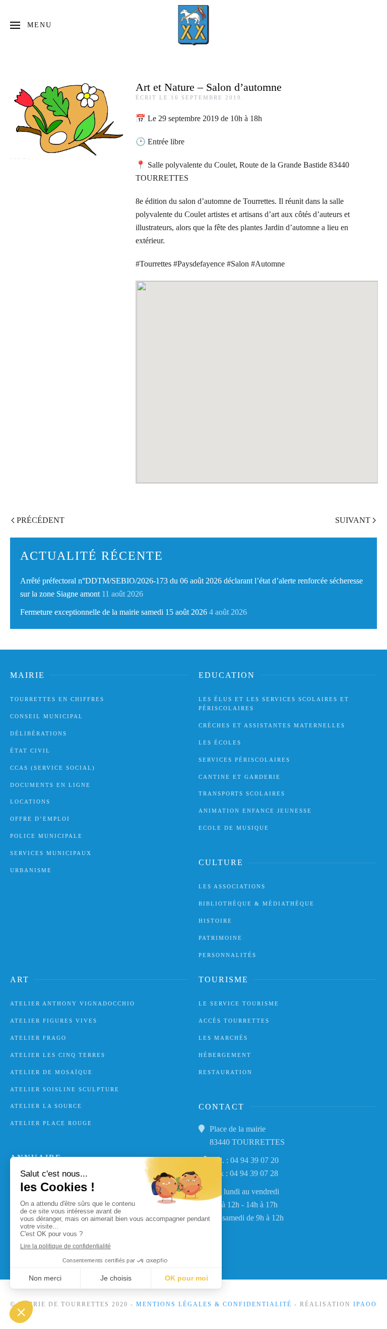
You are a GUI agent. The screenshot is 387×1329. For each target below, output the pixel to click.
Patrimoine (220, 938)
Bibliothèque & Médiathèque (256, 903)
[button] (31, 25)
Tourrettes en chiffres (57, 699)
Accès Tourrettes (234, 1021)
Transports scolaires (242, 793)
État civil (30, 751)
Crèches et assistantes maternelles (272, 725)
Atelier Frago (38, 1038)
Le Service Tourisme (239, 1003)
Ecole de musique (234, 828)
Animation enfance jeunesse (255, 811)
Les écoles (220, 742)
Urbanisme (31, 870)
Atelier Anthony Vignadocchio (72, 1003)
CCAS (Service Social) (52, 768)
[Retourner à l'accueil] (193, 25)
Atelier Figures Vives (53, 1021)
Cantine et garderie (240, 777)
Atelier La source (46, 1106)
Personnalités (227, 955)
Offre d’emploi (40, 819)
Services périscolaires (244, 760)
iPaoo (365, 1304)
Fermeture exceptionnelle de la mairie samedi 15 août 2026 (113, 612)
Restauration (225, 1072)
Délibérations (38, 733)
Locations (30, 802)
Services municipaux (51, 853)
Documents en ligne (50, 785)
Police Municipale (46, 836)
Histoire (215, 921)
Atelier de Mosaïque (51, 1072)
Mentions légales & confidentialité (214, 1304)
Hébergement (225, 1055)
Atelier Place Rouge (51, 1123)
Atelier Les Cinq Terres (57, 1055)
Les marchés (223, 1038)
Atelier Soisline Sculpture (64, 1089)
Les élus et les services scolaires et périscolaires (274, 703)
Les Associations (232, 886)
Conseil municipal (46, 716)
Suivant (352, 520)
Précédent (40, 520)
